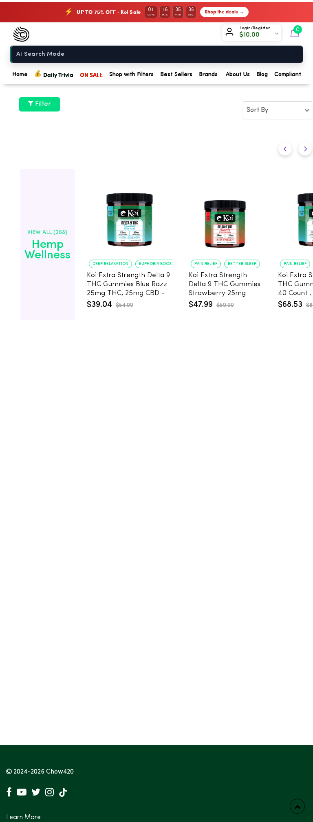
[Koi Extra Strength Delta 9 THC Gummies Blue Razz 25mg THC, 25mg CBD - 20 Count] (129, 215)
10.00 (252, 35)
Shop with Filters (131, 74)
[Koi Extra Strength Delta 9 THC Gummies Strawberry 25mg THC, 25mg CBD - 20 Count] (225, 215)
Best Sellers (176, 74)
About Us (238, 74)
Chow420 (60, 772)
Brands (208, 74)
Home (20, 74)
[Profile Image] (231, 33)
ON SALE (91, 74)
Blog (262, 74)
